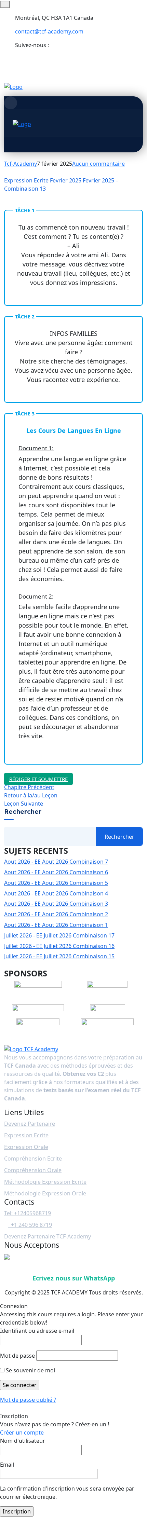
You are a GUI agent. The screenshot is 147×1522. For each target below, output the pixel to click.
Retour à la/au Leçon (30, 795)
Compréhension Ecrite (33, 1158)
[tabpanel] (73, 496)
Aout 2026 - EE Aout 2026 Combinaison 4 (56, 893)
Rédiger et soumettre (38, 779)
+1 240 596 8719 (30, 1225)
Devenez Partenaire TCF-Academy (47, 1236)
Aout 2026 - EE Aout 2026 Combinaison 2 (56, 914)
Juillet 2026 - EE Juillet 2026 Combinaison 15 (59, 956)
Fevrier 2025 (65, 180)
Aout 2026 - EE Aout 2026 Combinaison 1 (56, 925)
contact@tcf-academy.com (49, 31)
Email (7, 1464)
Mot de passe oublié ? (28, 1399)
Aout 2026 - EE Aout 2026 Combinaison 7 (56, 861)
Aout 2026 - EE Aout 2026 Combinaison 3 (56, 903)
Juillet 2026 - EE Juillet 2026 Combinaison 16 (59, 946)
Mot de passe (17, 1355)
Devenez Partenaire (29, 1123)
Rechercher (22, 811)
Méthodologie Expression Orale (45, 1193)
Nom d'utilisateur (22, 1440)
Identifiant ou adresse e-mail (37, 1330)
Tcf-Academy (20, 163)
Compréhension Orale (33, 1170)
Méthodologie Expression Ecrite (45, 1181)
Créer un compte (22, 1432)
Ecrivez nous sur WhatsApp (73, 1278)
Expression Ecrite (26, 180)
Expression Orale (26, 1147)
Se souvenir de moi (29, 1370)
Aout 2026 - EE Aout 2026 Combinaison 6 (56, 872)
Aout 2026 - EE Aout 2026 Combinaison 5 (56, 883)
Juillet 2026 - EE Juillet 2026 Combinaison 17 (59, 935)
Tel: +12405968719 (27, 1213)
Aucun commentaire (98, 163)
